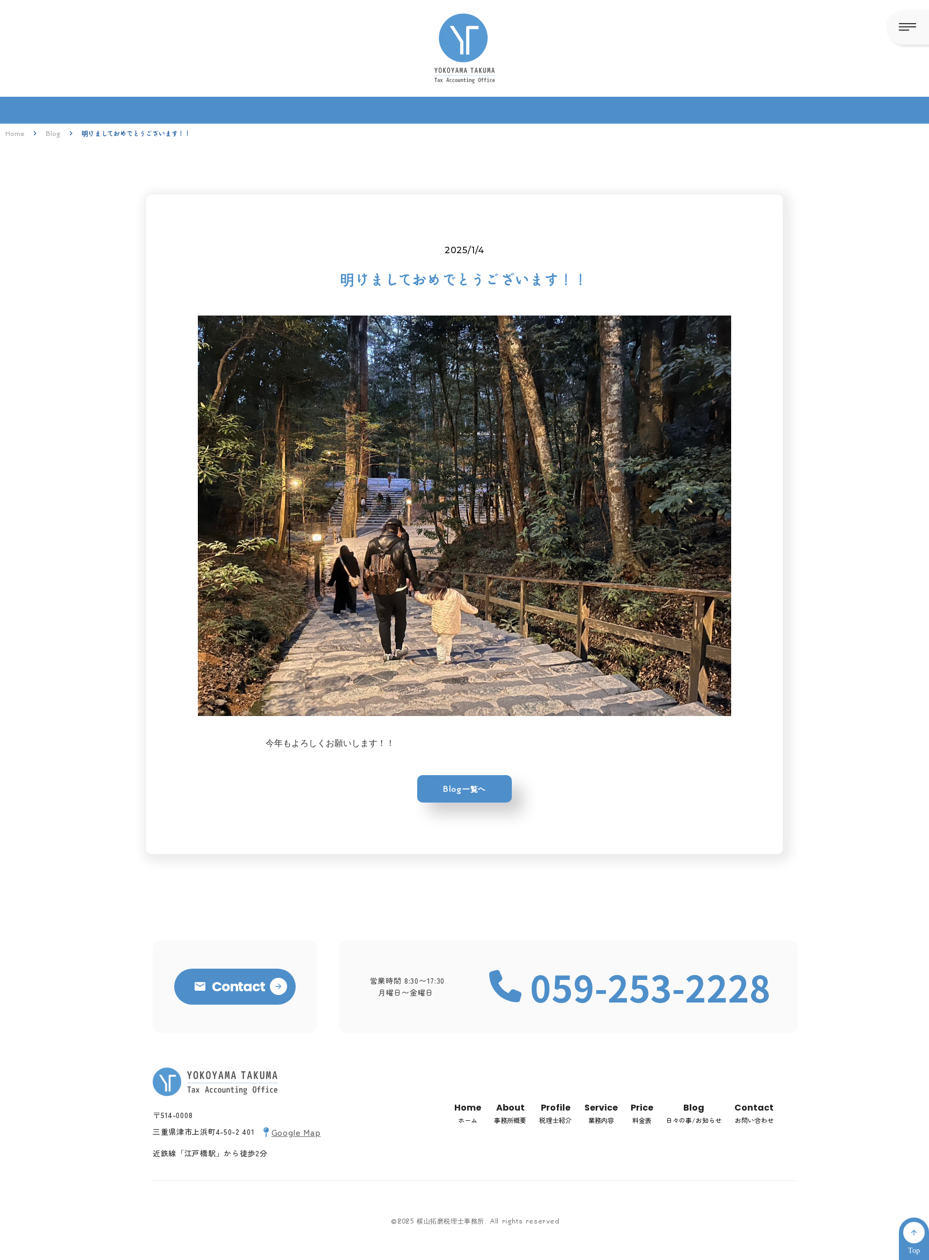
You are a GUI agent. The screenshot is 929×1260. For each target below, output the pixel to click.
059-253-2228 (650, 987)
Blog (53, 133)
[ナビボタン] (907, 27)
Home (14, 133)
